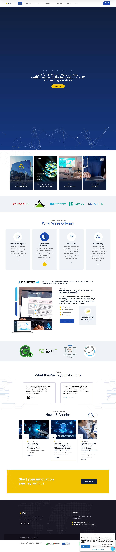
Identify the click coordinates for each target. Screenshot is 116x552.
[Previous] (90, 415)
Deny (94, 546)
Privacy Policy (101, 549)
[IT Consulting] (18, 260)
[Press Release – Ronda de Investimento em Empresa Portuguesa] (31, 429)
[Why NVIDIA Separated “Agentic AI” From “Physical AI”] (58, 429)
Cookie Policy (94, 549)
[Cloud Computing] (71, 263)
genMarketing (28, 441)
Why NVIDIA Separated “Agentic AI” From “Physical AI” (58, 446)
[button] (113, 535)
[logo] (9, 3)
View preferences (106, 546)
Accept (85, 546)
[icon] (21, 523)
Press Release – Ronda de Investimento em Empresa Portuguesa (30, 446)
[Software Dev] (45, 264)
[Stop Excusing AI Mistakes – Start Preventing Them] (85, 429)
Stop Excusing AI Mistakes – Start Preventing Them (82, 446)
